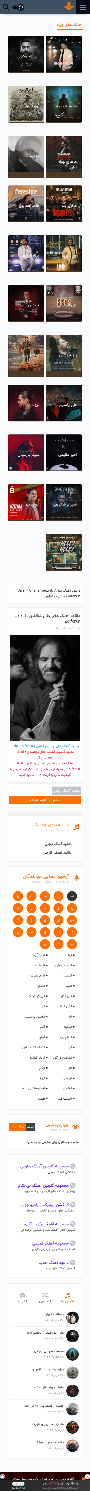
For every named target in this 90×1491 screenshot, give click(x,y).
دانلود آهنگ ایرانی (58, 844)
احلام (41, 985)
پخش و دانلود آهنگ (45, 800)
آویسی (67, 1078)
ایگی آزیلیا (65, 1006)
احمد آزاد (39, 955)
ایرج (42, 1078)
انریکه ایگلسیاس (33, 1047)
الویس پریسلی (35, 1016)
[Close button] (87, 1476)
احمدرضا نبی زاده (33, 1088)
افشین (67, 975)
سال (13, 1127)
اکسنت (40, 965)
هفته (30, 1127)
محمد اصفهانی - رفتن (49, 1351)
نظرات (22, 1301)
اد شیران (66, 1037)
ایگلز (42, 1068)
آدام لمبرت (37, 975)
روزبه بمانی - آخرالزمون (48, 1369)
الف (72, 896)
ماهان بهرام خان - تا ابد (48, 1387)
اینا (70, 955)
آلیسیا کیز (65, 1098)
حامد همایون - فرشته (49, 1442)
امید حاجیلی (63, 965)
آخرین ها (67, 1301)
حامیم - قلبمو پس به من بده (44, 1405)
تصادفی (45, 1301)
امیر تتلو (66, 996)
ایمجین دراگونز (62, 1057)
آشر (42, 1027)
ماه (22, 1127)
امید (69, 985)
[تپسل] (2, 1476)
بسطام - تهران (54, 1314)
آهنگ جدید (66, 763)
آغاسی (67, 1088)
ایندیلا (68, 1027)
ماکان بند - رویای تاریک (48, 1424)
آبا (70, 1016)
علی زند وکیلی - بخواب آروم (45, 1332)
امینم (41, 1098)
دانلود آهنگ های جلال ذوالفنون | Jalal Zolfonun (47, 618)
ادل (70, 1068)
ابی (42, 1006)
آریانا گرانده (37, 1057)
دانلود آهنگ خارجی (58, 852)
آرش (41, 1037)
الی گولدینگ (36, 996)
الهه (69, 1047)
